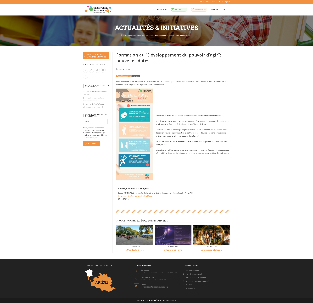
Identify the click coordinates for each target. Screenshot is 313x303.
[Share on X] (85, 70)
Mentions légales (171, 300)
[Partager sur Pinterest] (97, 70)
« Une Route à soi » (135, 250)
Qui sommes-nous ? (192, 270)
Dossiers (188, 285)
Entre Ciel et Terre (173, 250)
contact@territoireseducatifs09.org (154, 287)
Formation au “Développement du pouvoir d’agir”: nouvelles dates (167, 35)
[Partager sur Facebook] (91, 70)
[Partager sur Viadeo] (85, 76)
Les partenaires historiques (195, 277)
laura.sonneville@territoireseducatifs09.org (135, 196)
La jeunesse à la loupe (211, 250)
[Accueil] (121, 35)
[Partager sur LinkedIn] (103, 70)
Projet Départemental (193, 274)
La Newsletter (190, 288)
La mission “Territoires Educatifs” (197, 281)
